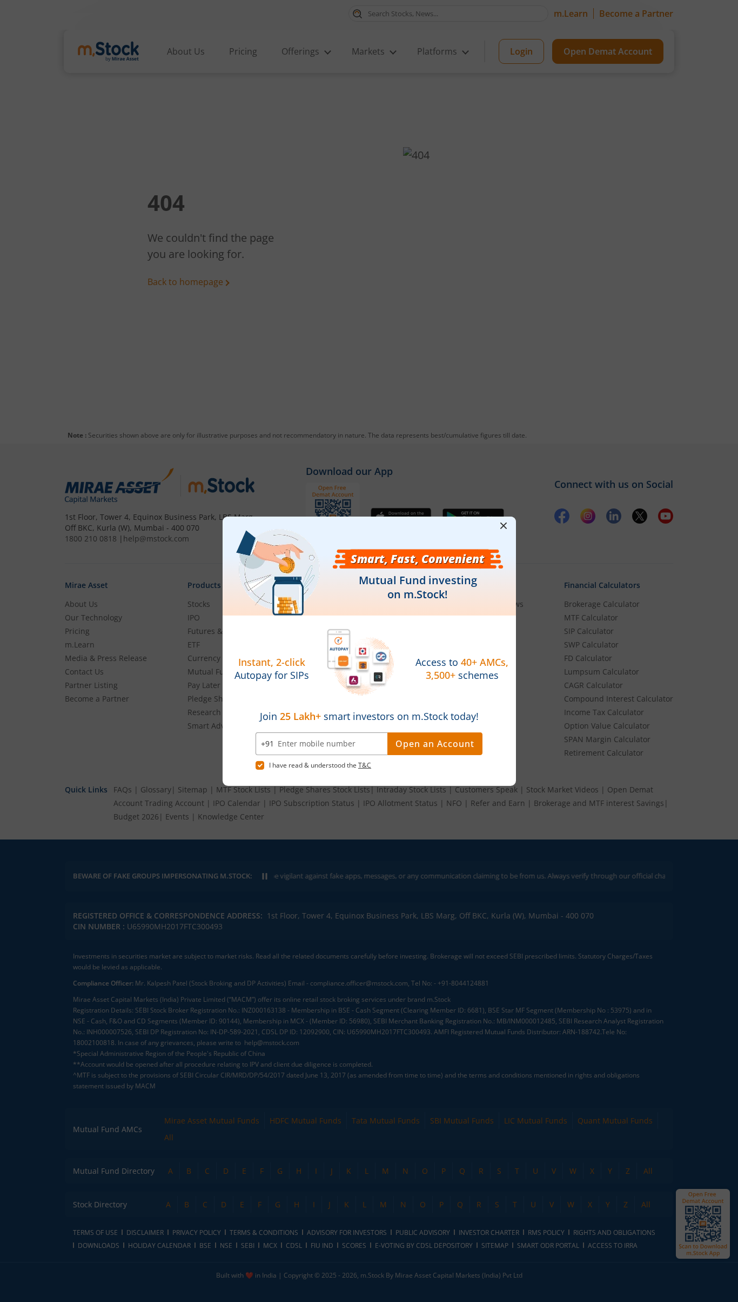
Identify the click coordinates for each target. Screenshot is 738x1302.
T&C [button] (364, 765)
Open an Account (434, 744)
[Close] (504, 525)
